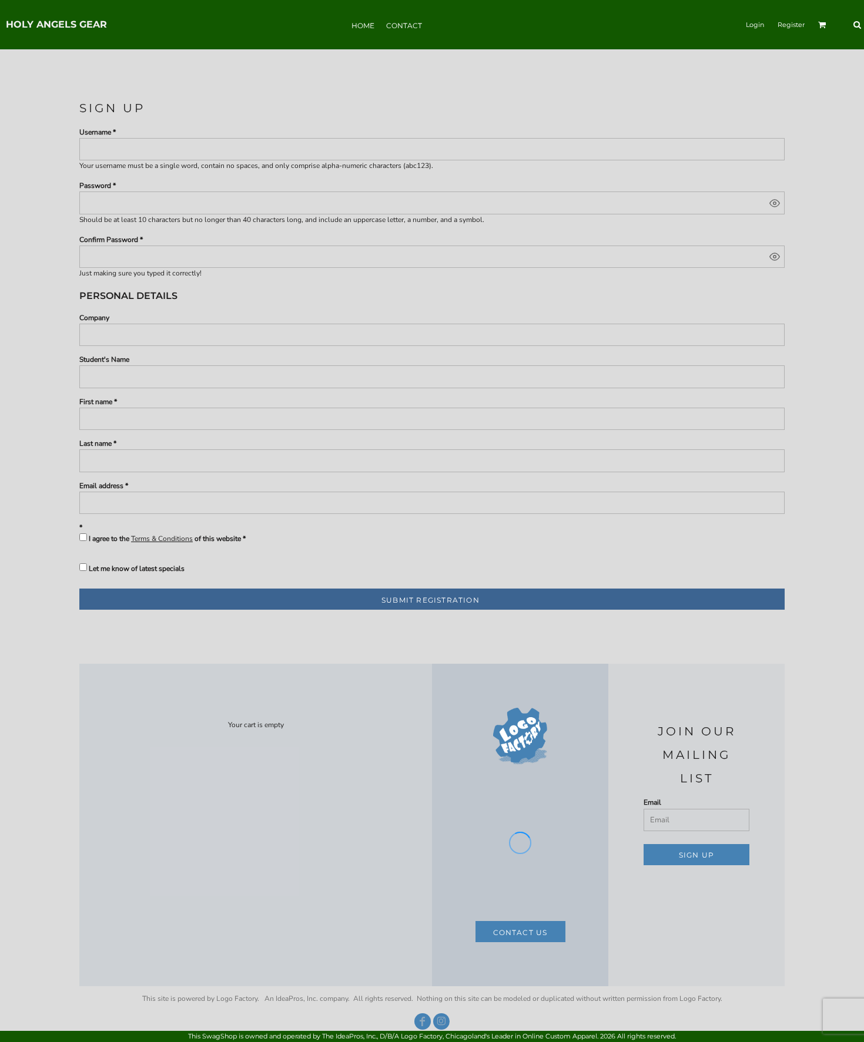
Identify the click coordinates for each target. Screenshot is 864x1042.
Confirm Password (108, 239)
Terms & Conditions (162, 538)
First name (95, 401)
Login (755, 25)
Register (791, 25)
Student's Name (104, 359)
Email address (101, 485)
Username (95, 132)
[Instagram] (441, 1021)
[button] (822, 25)
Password (95, 185)
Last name (95, 443)
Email (652, 802)
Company (94, 317)
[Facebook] (422, 1021)
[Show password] (774, 203)
